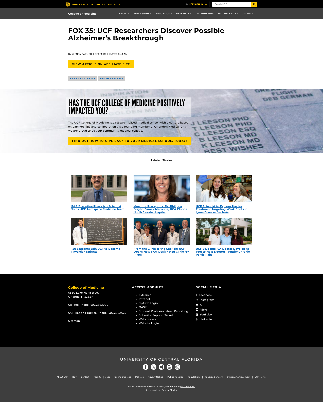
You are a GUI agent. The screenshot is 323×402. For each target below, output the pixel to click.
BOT (74, 377)
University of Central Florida (161, 359)
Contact (85, 377)
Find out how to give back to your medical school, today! (129, 141)
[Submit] (254, 4)
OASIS (143, 307)
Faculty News (111, 78)
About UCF (62, 377)
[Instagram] (177, 367)
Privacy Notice (155, 377)
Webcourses (147, 319)
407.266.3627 (117, 312)
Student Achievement (238, 377)
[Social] (161, 367)
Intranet (144, 299)
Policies (139, 377)
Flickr (203, 309)
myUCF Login (148, 303)
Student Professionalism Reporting (163, 311)
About (123, 13)
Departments (204, 13)
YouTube (206, 314)
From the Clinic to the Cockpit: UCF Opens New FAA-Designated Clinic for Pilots (161, 251)
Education (162, 13)
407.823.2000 (188, 386)
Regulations (194, 377)
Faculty (97, 377)
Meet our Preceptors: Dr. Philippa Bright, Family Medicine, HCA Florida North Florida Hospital (160, 209)
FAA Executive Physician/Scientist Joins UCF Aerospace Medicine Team (97, 208)
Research (183, 13)
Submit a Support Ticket (156, 315)
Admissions (142, 13)
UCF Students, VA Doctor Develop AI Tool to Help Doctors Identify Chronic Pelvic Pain (223, 251)
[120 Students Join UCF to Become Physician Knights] (99, 231)
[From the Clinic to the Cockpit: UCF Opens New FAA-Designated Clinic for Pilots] (162, 231)
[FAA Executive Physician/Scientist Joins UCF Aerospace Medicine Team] (99, 188)
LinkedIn (206, 319)
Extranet (145, 295)
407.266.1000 (99, 304)
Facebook (205, 295)
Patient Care (227, 13)
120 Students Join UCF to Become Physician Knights (95, 250)
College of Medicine (82, 13)
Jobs (107, 377)
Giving (246, 13)
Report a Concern (214, 377)
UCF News (260, 377)
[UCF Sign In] (196, 4)
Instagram (207, 300)
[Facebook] (146, 367)
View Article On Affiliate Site (101, 64)
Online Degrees (122, 377)
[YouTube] (169, 367)
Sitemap (74, 321)
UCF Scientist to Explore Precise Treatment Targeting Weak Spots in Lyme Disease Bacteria (221, 209)
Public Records (175, 377)
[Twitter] (153, 367)
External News (83, 78)
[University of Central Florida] (93, 4)
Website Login (149, 323)
